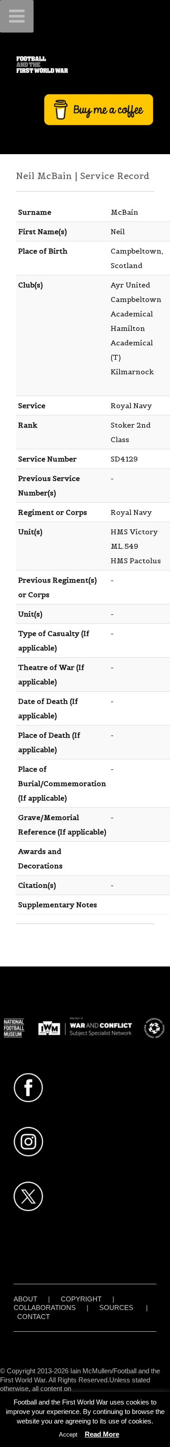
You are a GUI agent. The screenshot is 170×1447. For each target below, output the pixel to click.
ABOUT (25, 1299)
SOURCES (116, 1307)
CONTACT (33, 1316)
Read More (102, 1434)
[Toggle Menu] (17, 16)
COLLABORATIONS (45, 1307)
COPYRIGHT (81, 1299)
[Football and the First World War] (85, 64)
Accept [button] (68, 1434)
